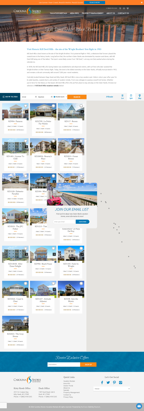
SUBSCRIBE (82, 221)
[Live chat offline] (139, 406)
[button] (72, 215)
